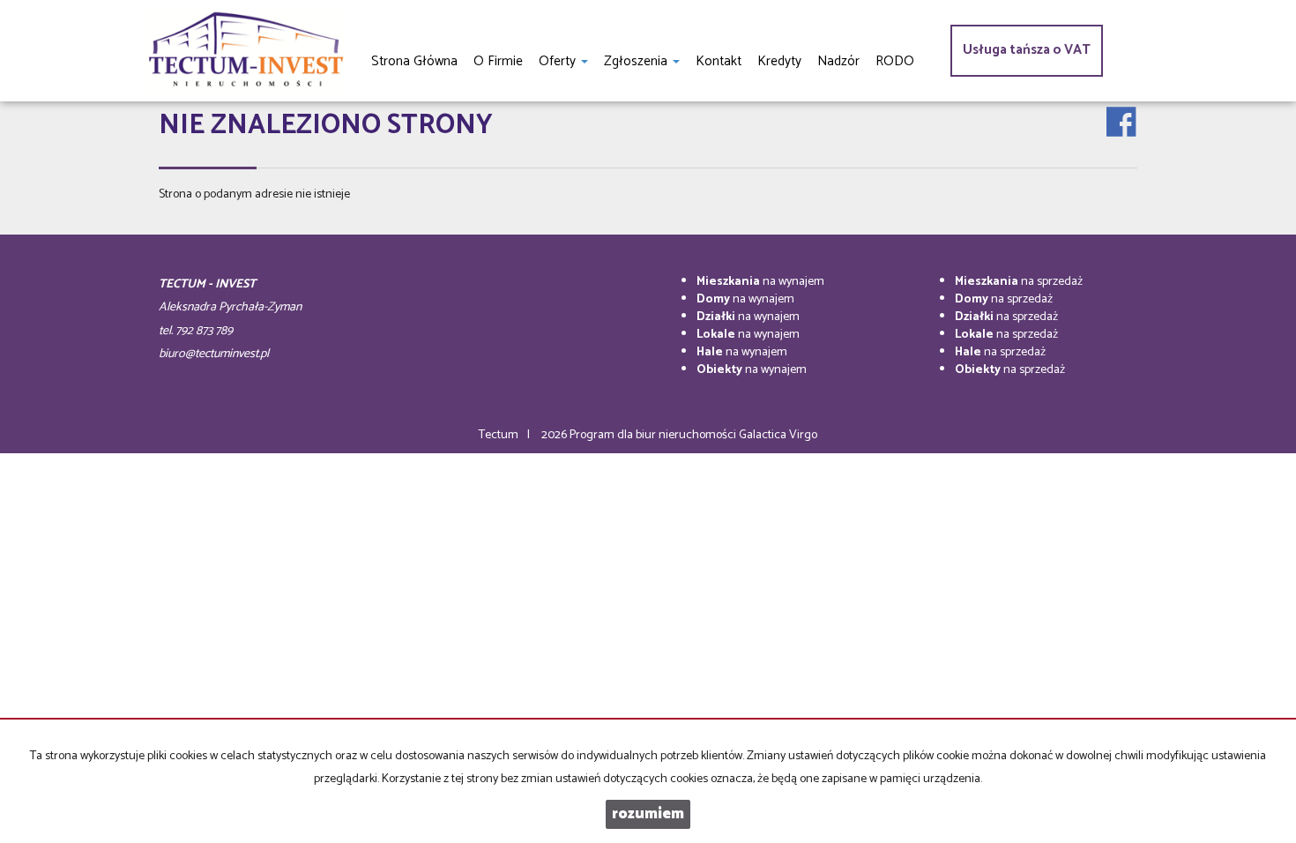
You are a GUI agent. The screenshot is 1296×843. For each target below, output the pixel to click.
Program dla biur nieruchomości (654, 435)
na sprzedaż (1019, 282)
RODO (894, 61)
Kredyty (779, 61)
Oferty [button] (559, 61)
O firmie (498, 61)
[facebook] (1121, 107)
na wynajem (760, 282)
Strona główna (414, 61)
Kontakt (718, 61)
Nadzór (838, 61)
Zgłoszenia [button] (637, 61)
